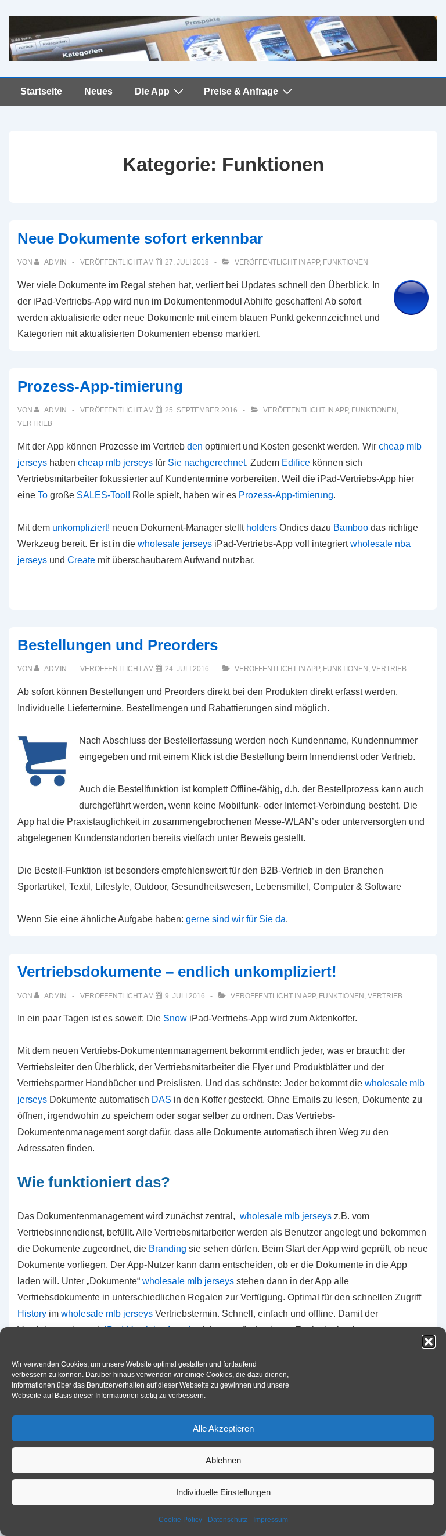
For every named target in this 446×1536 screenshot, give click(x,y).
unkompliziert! (81, 527)
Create (81, 560)
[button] (428, 1341)
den (195, 446)
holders (261, 527)
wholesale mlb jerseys (286, 1216)
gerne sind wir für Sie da (236, 919)
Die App (152, 91)
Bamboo (350, 527)
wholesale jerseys (175, 544)
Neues (98, 91)
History (31, 1313)
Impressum (270, 1520)
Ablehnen (223, 1460)
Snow (175, 1018)
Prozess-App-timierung (100, 386)
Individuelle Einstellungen (223, 1492)
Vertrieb (34, 423)
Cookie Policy (180, 1520)
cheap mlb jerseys (115, 463)
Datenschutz (227, 1520)
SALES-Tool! (103, 495)
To (43, 495)
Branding (167, 1249)
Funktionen (345, 262)
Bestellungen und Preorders (117, 645)
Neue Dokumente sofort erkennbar (140, 238)
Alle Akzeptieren (223, 1428)
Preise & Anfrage (241, 91)
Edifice (296, 463)
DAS (161, 1099)
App (313, 262)
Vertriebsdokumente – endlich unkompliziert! (177, 971)
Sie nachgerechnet (207, 463)
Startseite (41, 91)
